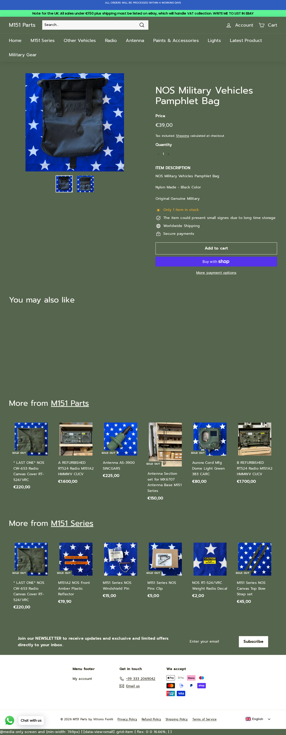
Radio (111, 40)
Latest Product (246, 40)
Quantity (164, 145)
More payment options (216, 272)
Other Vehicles (80, 40)
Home (15, 40)
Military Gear (23, 54)
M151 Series (43, 40)
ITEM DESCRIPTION (173, 168)
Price (160, 116)
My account (82, 678)
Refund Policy (151, 719)
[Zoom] (74, 122)
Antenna (135, 40)
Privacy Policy (127, 719)
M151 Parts (22, 25)
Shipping (182, 135)
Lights (214, 40)
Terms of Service (204, 719)
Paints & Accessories (176, 40)
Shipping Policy (177, 719)
